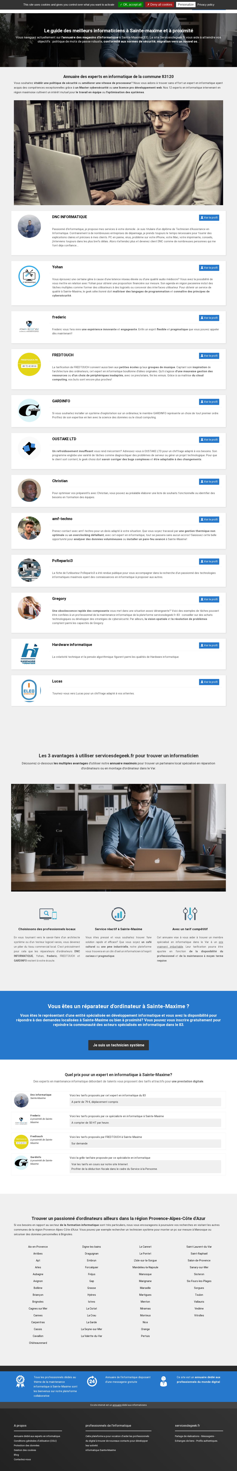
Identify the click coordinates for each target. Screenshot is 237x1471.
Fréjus (91, 1274)
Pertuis (145, 1336)
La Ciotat (91, 1308)
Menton (145, 1301)
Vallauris (199, 1301)
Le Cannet (145, 1246)
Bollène (38, 1287)
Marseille (145, 1287)
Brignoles (38, 1301)
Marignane (145, 1281)
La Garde (91, 1322)
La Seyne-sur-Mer (91, 1329)
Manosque (145, 1274)
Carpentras (38, 1322)
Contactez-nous (22, 1459)
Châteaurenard (38, 1342)
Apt (38, 1260)
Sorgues (199, 1287)
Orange (145, 1329)
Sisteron (199, 1274)
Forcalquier (91, 1267)
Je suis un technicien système (118, 1045)
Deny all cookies (161, 4)
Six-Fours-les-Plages (199, 1281)
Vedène (199, 1308)
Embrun (91, 1260)
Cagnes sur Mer (38, 1308)
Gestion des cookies (25, 1450)
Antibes (38, 1253)
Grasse (91, 1287)
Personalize (186, 4)
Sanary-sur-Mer (199, 1267)
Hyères (92, 1294)
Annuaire (18, 1436)
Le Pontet (145, 1253)
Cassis (38, 1329)
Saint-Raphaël (199, 1253)
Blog (16, 1454)
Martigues (145, 1294)
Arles (38, 1267)
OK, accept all (131, 4)
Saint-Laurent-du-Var (199, 1246)
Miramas (145, 1308)
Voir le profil (210, 217)
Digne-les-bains (91, 1246)
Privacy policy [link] (205, 4)
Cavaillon (38, 1336)
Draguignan (92, 1253)
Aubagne (38, 1274)
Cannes (38, 1315)
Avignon (38, 1281)
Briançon (38, 1294)
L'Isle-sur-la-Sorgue (145, 1260)
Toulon (199, 1294)
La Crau (91, 1315)
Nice (145, 1322)
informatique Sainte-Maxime (101, 1450)
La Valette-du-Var (91, 1336)
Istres (91, 1301)
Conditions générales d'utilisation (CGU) (35, 1440)
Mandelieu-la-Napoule (145, 1267)
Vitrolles (199, 1315)
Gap (91, 1281)
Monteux (145, 1315)
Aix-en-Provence (38, 1246)
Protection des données (26, 1445)
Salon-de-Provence (199, 1260)
